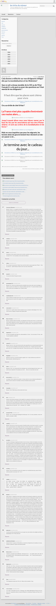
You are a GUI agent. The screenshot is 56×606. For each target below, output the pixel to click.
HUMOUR (4, 28)
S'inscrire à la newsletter (8, 175)
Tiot (3, 37)
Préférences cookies (36, 604)
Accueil (3, 14)
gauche (3, 35)
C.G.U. (48, 603)
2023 (9, 59)
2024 (9, 56)
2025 (9, 54)
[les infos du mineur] (4, 8)
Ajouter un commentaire (13, 202)
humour (3, 21)
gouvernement (5, 30)
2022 (9, 61)
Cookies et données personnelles (22, 604)
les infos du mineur (18, 5)
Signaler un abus (41, 603)
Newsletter (11, 14)
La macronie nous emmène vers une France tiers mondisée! (15, 166)
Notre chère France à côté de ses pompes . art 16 (32, 168)
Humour (3, 32)
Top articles (28, 603)
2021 (9, 63)
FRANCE (3, 26)
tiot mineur (13, 603)
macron (3, 25)
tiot (2, 23)
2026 (9, 52)
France (3, 33)
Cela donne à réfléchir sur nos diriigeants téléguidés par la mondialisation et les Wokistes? (23, 79)
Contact (18, 14)
